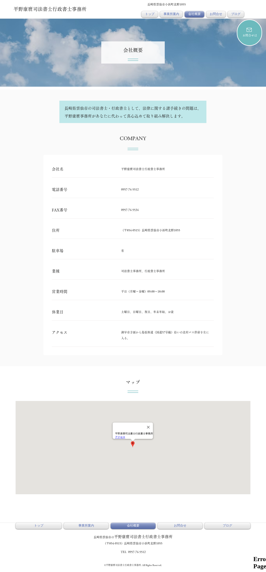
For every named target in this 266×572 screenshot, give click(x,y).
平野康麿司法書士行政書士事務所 (49, 9)
